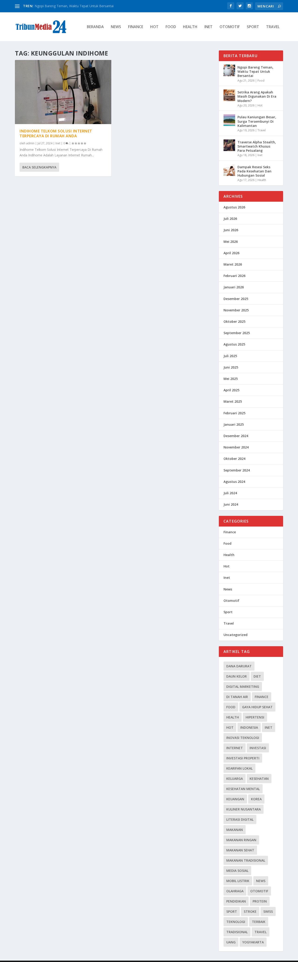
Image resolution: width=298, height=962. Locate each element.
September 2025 (237, 333)
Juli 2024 (230, 493)
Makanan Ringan (241, 840)
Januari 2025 (234, 424)
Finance (135, 27)
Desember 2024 (236, 436)
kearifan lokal (239, 768)
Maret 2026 (233, 264)
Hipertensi (255, 717)
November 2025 (236, 310)
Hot (154, 27)
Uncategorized (235, 635)
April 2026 (231, 253)
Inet (208, 27)
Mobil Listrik (237, 881)
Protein (260, 901)
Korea (256, 799)
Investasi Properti (242, 758)
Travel (273, 27)
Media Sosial (237, 870)
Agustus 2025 (234, 344)
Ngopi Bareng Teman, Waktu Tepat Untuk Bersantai (74, 6)
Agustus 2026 (234, 207)
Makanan (234, 829)
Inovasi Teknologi (242, 737)
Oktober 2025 (234, 321)
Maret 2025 (233, 401)
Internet (234, 748)
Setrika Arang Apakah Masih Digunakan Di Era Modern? (256, 96)
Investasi (258, 748)
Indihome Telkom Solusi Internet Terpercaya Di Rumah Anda (56, 133)
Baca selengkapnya (39, 167)
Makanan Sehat (240, 850)
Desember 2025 (236, 299)
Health (190, 27)
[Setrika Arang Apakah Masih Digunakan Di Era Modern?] (229, 95)
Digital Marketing (242, 686)
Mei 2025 (231, 378)
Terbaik (258, 921)
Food (171, 27)
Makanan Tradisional (245, 860)
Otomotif (230, 27)
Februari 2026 (234, 275)
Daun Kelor (236, 676)
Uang (231, 942)
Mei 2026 (231, 241)
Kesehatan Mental (243, 789)
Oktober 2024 (234, 458)
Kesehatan (259, 778)
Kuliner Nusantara (243, 809)
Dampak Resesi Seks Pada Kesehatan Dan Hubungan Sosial (254, 171)
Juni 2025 (231, 367)
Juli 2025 (230, 356)
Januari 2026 (234, 287)
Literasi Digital (240, 819)
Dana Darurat (239, 666)
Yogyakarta (253, 942)
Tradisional (237, 932)
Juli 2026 (230, 218)
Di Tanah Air (237, 697)
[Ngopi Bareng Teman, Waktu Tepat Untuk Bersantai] (229, 70)
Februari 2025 (234, 413)
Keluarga (234, 778)
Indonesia (249, 727)
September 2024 (237, 470)
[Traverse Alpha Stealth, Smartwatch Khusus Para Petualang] (229, 145)
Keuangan (235, 799)
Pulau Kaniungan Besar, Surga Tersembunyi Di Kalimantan (256, 121)
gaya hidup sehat (257, 707)
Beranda (95, 27)
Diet (257, 676)
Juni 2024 (231, 504)
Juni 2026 (231, 230)
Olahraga (235, 891)
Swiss (268, 911)
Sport (253, 27)
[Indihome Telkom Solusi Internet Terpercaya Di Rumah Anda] (63, 92)
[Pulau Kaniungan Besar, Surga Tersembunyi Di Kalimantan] (229, 120)
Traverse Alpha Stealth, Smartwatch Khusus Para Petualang (256, 146)
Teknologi (235, 921)
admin (30, 143)
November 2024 (236, 447)
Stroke (250, 911)
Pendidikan (236, 901)
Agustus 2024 (234, 481)
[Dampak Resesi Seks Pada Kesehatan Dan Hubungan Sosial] (229, 170)
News (116, 27)
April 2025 (231, 390)
